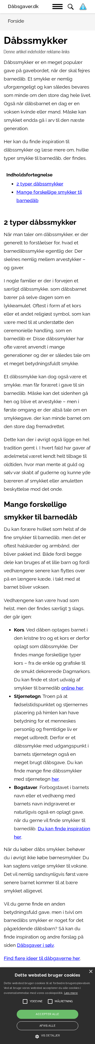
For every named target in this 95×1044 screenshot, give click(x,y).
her (55, 779)
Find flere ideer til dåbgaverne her (42, 958)
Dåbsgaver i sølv (35, 945)
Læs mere (71, 993)
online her (72, 688)
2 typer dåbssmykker (39, 184)
